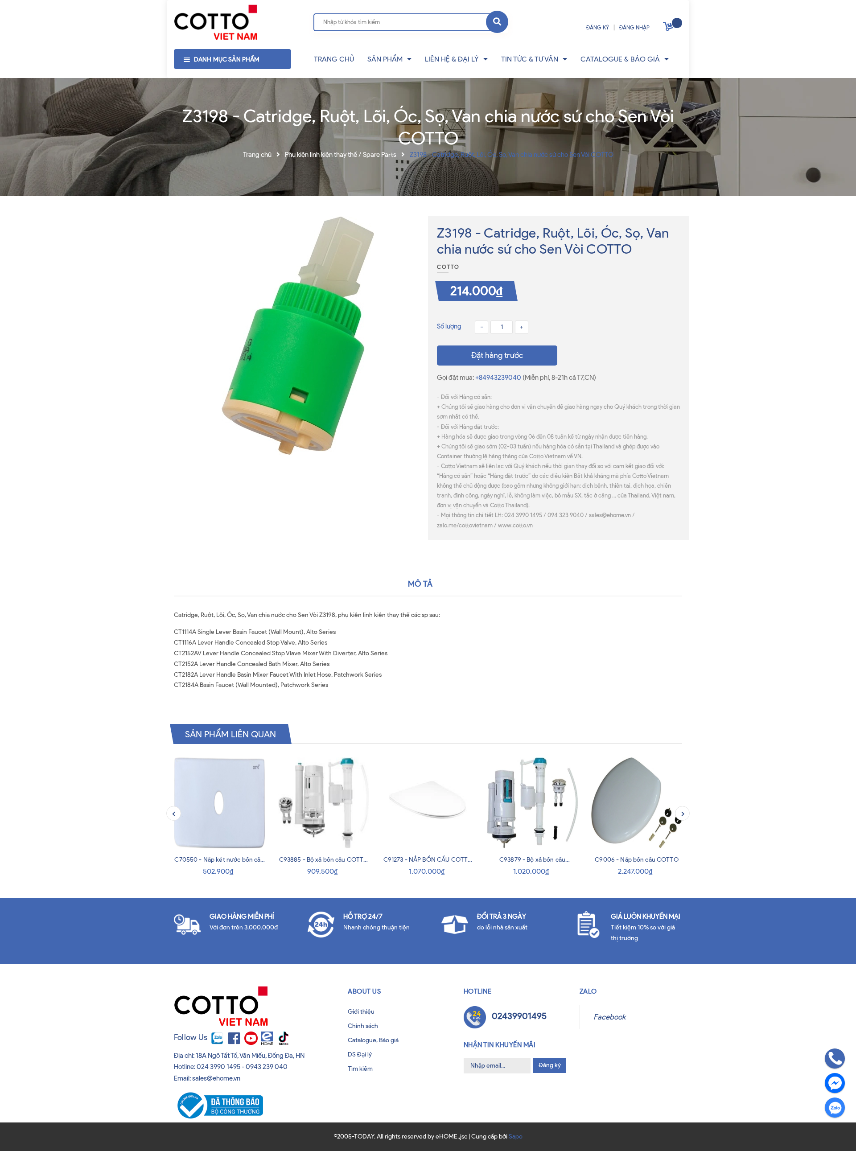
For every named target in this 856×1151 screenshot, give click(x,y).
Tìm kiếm (360, 1069)
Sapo (516, 1136)
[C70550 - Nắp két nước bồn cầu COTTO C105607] (219, 802)
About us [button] (364, 991)
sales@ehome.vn (216, 1078)
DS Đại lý (360, 1054)
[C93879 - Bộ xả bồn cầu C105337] (532, 802)
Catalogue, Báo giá (373, 1040)
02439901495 (519, 1016)
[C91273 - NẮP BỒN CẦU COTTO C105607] (428, 802)
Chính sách (363, 1026)
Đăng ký (550, 1065)
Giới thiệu (361, 1011)
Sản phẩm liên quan (230, 734)
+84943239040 (499, 378)
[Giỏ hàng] (669, 28)
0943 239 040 (267, 1067)
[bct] (218, 1105)
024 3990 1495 (218, 1067)
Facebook (609, 1016)
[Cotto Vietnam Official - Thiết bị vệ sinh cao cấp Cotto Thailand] (215, 22)
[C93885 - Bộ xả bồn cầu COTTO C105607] (323, 802)
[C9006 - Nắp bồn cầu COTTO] (636, 802)
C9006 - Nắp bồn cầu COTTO (637, 859)
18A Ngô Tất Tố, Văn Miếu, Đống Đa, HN (250, 1056)
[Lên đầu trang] (36, 1132)
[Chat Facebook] (835, 1083)
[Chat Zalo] (835, 1108)
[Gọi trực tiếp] (835, 1058)
